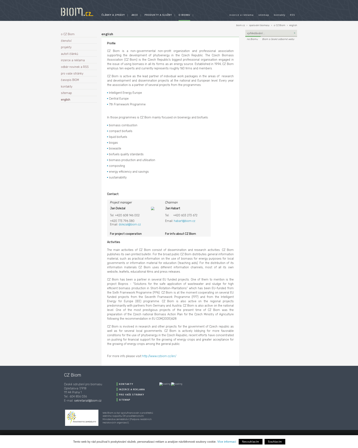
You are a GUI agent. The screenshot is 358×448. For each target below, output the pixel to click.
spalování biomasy (259, 25)
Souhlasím (275, 441)
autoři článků (69, 54)
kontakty (279, 14)
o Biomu (184, 14)
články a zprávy (113, 14)
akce (135, 14)
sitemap (263, 14)
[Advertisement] (271, 69)
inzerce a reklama (241, 14)
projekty (66, 47)
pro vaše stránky (72, 73)
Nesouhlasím (250, 441)
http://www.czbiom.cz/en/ (159, 356)
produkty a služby (158, 14)
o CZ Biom (279, 25)
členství (66, 41)
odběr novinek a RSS (75, 67)
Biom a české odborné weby (278, 39)
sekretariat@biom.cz (88, 400)
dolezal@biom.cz (130, 224)
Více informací (226, 441)
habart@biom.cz (184, 221)
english (293, 25)
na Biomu (252, 39)
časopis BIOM (70, 80)
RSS (292, 14)
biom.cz (240, 25)
